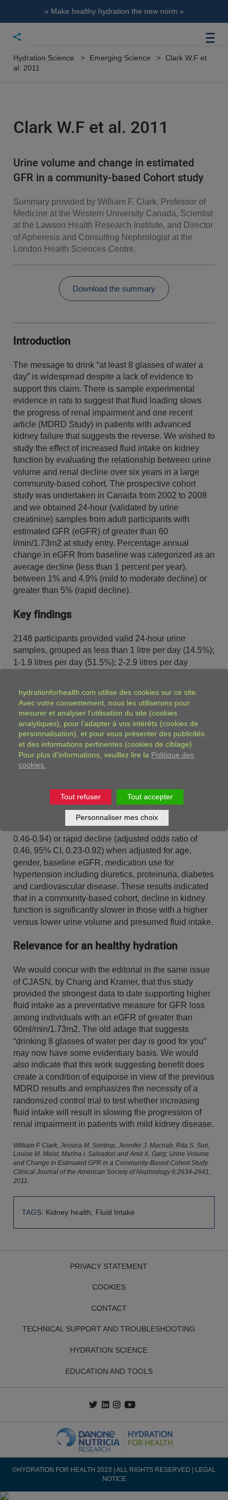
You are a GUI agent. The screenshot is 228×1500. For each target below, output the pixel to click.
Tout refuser (80, 796)
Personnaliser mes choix (117, 817)
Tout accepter (150, 796)
